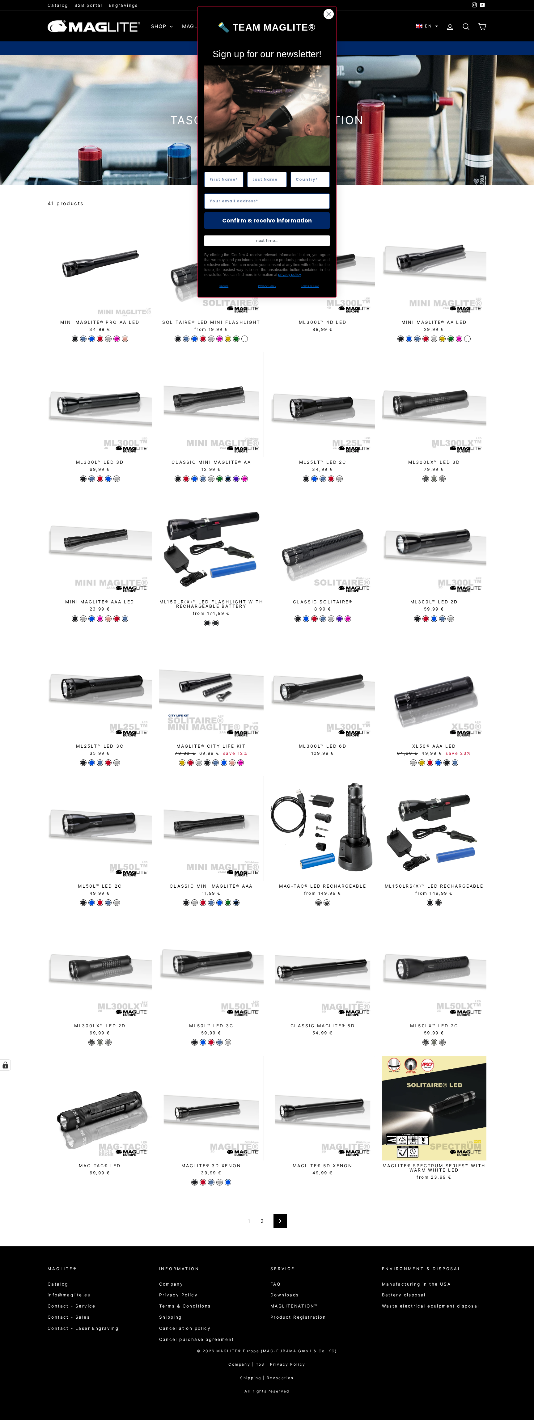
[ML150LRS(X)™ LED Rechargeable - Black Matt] (438, 903)
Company (171, 1284)
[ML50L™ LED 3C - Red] (211, 1042)
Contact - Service (72, 1306)
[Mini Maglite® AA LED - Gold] (442, 339)
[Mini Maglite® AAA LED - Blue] (92, 619)
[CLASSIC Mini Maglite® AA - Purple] (236, 479)
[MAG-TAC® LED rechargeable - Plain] (318, 903)
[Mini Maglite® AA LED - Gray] (417, 339)
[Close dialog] (328, 14)
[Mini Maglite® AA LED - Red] (426, 339)
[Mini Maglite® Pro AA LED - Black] (75, 339)
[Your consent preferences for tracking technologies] (5, 1065)
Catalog (58, 5)
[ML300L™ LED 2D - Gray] (442, 619)
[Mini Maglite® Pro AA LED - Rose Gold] (125, 339)
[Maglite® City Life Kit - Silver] (199, 763)
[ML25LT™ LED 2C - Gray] (323, 479)
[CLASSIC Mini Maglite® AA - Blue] (194, 479)
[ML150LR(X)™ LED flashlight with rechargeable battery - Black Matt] (215, 623)
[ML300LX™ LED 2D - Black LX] (92, 1042)
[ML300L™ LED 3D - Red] (100, 479)
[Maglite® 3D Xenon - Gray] (211, 1182)
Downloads (284, 1294)
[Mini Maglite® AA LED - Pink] (459, 339)
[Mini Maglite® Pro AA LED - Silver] (108, 339)
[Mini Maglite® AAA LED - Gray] (125, 619)
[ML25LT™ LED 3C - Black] (83, 763)
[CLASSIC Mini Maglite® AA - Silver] (211, 479)
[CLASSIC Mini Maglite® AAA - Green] (228, 903)
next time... (267, 240)
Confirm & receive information (267, 220)
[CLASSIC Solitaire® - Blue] (306, 619)
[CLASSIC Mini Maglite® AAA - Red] (203, 903)
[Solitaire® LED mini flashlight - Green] (236, 339)
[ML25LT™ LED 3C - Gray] (100, 763)
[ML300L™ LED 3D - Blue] (108, 479)
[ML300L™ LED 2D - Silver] (451, 619)
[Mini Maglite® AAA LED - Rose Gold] (108, 619)
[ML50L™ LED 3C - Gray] (219, 1042)
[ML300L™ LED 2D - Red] (426, 619)
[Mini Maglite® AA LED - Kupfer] (467, 339)
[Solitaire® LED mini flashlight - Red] (203, 339)
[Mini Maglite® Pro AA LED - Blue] (92, 339)
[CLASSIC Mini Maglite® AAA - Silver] (194, 903)
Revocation (280, 1378)
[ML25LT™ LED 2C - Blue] (314, 479)
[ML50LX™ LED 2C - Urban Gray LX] (442, 1042)
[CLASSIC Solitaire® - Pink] (348, 619)
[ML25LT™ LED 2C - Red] (331, 479)
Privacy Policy (178, 1294)
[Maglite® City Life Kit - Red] (190, 763)
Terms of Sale (310, 286)
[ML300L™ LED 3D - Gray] (92, 479)
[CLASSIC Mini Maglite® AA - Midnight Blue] (228, 479)
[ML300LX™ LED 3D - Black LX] (426, 479)
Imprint (223, 286)
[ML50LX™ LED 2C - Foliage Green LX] (434, 1042)
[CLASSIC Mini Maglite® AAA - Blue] (219, 903)
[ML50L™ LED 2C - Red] (100, 903)
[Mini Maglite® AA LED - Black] (401, 339)
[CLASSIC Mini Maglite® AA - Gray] (203, 479)
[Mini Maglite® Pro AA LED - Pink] (117, 339)
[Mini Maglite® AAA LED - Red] (117, 619)
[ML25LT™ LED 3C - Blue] (92, 763)
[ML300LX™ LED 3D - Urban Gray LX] (442, 479)
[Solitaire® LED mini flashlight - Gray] (186, 339)
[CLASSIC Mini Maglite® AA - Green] (219, 479)
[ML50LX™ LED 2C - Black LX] (426, 1042)
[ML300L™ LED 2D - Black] (417, 619)
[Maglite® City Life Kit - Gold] (182, 763)
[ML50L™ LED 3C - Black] (194, 1042)
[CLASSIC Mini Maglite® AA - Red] (186, 479)
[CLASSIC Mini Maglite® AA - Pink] (245, 479)
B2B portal (88, 5)
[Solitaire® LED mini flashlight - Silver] (211, 339)
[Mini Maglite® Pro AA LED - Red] (100, 339)
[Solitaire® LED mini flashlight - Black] (178, 339)
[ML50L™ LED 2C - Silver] (117, 903)
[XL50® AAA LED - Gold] (422, 763)
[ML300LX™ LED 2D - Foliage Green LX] (100, 1042)
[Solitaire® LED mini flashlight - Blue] (194, 339)
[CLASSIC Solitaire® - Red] (314, 619)
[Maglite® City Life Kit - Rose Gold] (232, 763)
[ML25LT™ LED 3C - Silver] (117, 763)
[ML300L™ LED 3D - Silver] (117, 479)
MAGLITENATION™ (294, 1306)
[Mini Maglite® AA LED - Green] (451, 339)
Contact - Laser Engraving (83, 1328)
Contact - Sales (69, 1317)
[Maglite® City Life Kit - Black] (207, 763)
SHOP (159, 26)
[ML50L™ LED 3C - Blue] (203, 1042)
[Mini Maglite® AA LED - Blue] (409, 339)
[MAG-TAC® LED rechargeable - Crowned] (327, 903)
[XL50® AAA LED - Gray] (455, 763)
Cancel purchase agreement (196, 1339)
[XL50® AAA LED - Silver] (413, 763)
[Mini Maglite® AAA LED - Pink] (100, 619)
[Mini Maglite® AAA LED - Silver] (83, 619)
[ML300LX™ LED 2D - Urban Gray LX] (108, 1042)
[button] (427, 26)
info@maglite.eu (69, 1294)
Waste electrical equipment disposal (430, 1306)
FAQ (275, 1284)
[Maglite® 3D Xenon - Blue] (228, 1182)
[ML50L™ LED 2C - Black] (83, 903)
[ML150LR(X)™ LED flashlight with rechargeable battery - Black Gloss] (207, 623)
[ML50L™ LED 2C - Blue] (92, 903)
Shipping (170, 1317)
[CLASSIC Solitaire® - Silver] (331, 619)
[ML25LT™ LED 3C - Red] (108, 763)
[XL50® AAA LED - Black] (447, 763)
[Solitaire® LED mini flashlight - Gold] (228, 339)
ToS (263, 1364)
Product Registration (298, 1317)
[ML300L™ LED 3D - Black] (83, 479)
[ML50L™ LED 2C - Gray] (108, 903)
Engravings (123, 5)
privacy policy (289, 275)
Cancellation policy (185, 1328)
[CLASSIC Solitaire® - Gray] (323, 619)
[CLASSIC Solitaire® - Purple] (339, 619)
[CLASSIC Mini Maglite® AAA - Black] (186, 903)
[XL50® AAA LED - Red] (430, 763)
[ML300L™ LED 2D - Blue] (434, 619)
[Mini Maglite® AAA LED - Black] (75, 619)
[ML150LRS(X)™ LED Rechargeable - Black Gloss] (430, 903)
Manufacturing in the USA (416, 1284)
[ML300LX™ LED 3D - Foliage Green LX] (434, 479)
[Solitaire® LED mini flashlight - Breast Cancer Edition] (245, 339)
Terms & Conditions (185, 1306)
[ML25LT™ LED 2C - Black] (306, 479)
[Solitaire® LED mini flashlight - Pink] (219, 339)
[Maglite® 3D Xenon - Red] (203, 1182)
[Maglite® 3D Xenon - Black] (194, 1182)
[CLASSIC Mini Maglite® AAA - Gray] (211, 903)
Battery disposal (404, 1294)
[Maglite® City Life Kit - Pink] (241, 763)
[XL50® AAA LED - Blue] (438, 763)
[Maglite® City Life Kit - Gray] (215, 763)
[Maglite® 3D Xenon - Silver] (219, 1182)
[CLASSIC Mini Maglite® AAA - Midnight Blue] (236, 903)
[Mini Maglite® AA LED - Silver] (434, 339)
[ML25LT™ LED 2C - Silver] (339, 479)
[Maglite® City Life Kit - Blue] (224, 763)
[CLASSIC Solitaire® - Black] (298, 619)
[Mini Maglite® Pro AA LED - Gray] (83, 339)
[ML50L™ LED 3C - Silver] (228, 1042)
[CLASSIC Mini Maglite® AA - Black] (178, 479)
